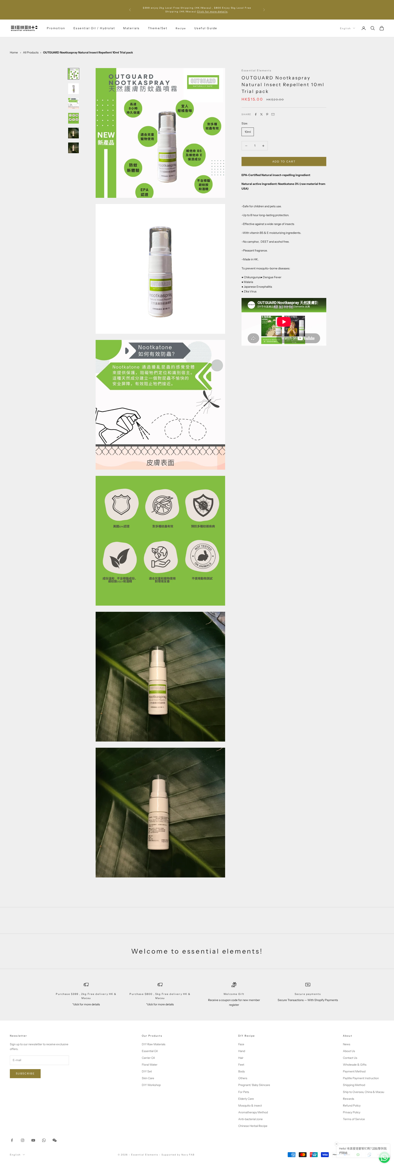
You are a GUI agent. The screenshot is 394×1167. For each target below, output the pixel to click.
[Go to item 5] (73, 133)
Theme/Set (157, 28)
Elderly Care (246, 1099)
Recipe (181, 28)
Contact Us (350, 1058)
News (346, 1044)
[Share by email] (273, 114)
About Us (349, 1051)
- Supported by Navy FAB (177, 1154)
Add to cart (284, 161)
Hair (240, 1058)
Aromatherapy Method (253, 1112)
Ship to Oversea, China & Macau (363, 1092)
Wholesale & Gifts (355, 1064)
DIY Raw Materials (153, 1044)
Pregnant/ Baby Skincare (254, 1085)
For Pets (243, 1092)
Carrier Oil (148, 1058)
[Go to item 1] (73, 74)
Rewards (348, 1099)
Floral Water (149, 1064)
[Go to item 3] (73, 103)
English (345, 28)
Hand (241, 1051)
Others (242, 1078)
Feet (241, 1064)
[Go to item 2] (73, 88)
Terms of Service (354, 1119)
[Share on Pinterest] (267, 114)
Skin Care (148, 1078)
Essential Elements (256, 70)
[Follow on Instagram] (23, 1140)
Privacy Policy (351, 1112)
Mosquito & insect (250, 1105)
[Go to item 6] (73, 148)
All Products (31, 52)
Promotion (56, 28)
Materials (131, 28)
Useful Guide (205, 28)
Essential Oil (150, 1051)
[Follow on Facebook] (12, 1140)
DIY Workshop (151, 1085)
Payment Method (354, 1071)
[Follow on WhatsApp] (44, 1140)
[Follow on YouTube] (33, 1140)
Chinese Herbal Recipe (252, 1126)
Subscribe (25, 1073)
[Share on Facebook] (255, 114)
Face (241, 1044)
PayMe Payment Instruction (361, 1078)
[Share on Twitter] (261, 114)
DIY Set (147, 1071)
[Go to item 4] (73, 118)
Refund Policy (352, 1105)
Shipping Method (354, 1085)
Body (241, 1071)
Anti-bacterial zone (250, 1119)
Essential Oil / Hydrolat (94, 28)
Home (14, 52)
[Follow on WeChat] (55, 1140)
